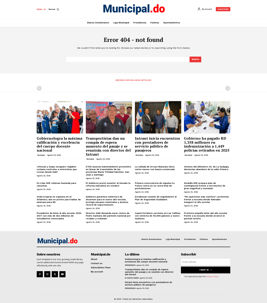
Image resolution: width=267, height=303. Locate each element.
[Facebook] (40, 274)
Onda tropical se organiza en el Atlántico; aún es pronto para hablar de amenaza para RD (59, 199)
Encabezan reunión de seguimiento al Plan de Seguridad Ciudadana (156, 198)
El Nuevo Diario (132, 278)
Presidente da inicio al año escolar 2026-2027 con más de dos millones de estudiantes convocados (59, 216)
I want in (204, 270)
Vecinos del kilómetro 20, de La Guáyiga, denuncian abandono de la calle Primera (206, 168)
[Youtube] (62, 274)
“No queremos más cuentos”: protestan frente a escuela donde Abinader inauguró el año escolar (206, 199)
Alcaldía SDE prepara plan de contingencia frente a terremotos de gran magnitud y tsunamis (204, 186)
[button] (54, 9)
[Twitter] (55, 274)
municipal (41, 155)
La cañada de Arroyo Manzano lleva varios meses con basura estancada (155, 168)
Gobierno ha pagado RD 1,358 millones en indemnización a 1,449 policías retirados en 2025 (206, 144)
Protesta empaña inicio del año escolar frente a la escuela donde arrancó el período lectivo (205, 216)
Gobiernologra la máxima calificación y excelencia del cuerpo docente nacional (59, 144)
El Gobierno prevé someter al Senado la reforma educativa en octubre (108, 184)
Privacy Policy (212, 276)
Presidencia (130, 265)
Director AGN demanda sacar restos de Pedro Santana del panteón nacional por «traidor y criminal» (108, 216)
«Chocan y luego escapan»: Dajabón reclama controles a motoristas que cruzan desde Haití (57, 169)
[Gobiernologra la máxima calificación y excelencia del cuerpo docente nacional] (60, 117)
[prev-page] (39, 88)
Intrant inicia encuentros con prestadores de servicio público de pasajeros (157, 144)
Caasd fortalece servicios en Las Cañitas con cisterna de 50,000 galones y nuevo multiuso (157, 216)
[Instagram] (47, 274)
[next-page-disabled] (227, 88)
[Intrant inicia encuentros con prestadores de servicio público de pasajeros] (158, 117)
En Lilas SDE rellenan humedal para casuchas (56, 184)
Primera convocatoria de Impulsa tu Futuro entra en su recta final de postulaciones (155, 186)
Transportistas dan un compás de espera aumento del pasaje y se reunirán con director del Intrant (108, 146)
